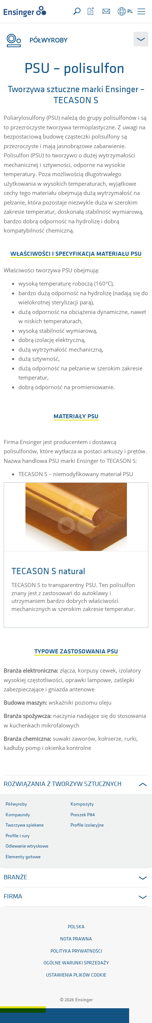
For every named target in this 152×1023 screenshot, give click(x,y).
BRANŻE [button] (15, 877)
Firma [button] (13, 897)
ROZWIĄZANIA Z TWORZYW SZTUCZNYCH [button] (62, 784)
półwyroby (49, 40)
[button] (141, 11)
